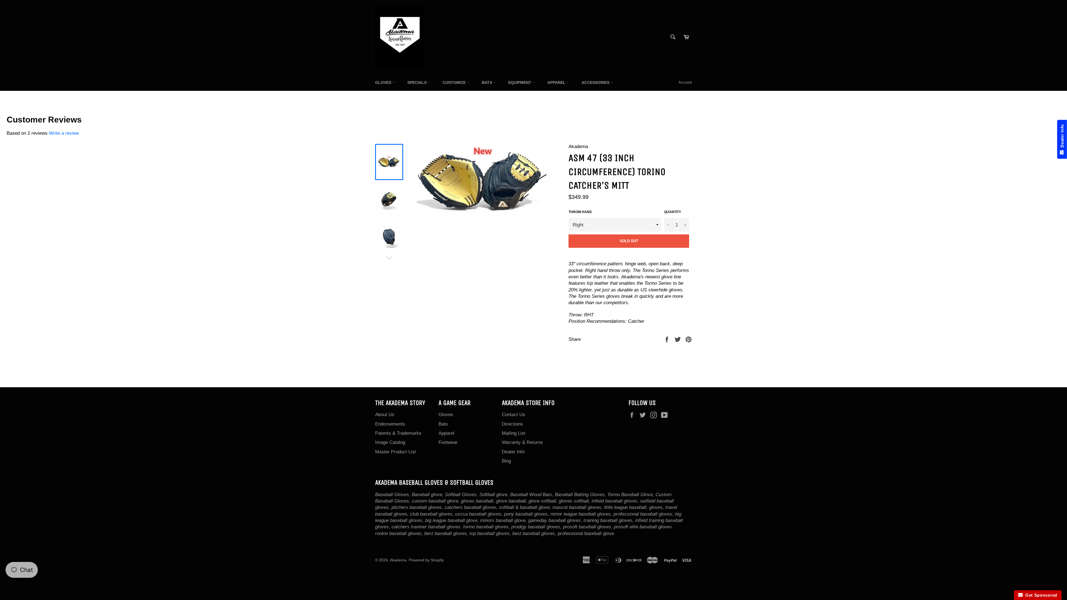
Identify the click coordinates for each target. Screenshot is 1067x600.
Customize (455, 82)
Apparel (557, 82)
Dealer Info (513, 451)
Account (685, 82)
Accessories (596, 82)
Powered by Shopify (426, 560)
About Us (384, 414)
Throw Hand (580, 212)
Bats (487, 82)
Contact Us (513, 414)
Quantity (672, 212)
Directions (512, 424)
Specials (417, 82)
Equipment (520, 82)
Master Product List (395, 451)
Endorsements (390, 424)
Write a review (64, 133)
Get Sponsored (1040, 595)
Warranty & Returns (522, 442)
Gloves (383, 82)
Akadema (398, 560)
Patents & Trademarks (398, 433)
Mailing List (513, 433)
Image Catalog (390, 442)
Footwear (448, 442)
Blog (506, 461)
